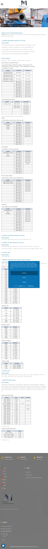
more (24, 282)
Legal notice (28, 472)
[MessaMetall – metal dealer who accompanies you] (24, 4)
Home (11, 25)
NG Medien (36, 546)
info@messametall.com (7, 528)
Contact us (8, 457)
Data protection (29, 474)
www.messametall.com (7, 531)
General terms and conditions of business (34, 477)
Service (23, 457)
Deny (24, 277)
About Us (40, 457)
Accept (24, 273)
